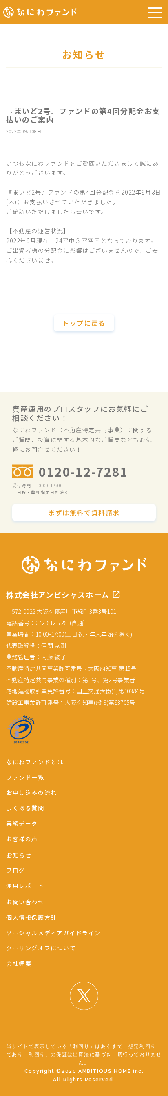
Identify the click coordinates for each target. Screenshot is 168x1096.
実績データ (22, 823)
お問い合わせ (25, 902)
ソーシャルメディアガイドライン (53, 933)
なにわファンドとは (34, 762)
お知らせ (18, 855)
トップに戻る (84, 323)
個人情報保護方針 (31, 917)
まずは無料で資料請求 (84, 512)
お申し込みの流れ (31, 792)
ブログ (15, 870)
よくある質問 (25, 808)
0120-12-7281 (83, 471)
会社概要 (18, 963)
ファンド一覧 (25, 777)
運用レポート (25, 886)
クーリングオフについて (41, 948)
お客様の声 (22, 839)
